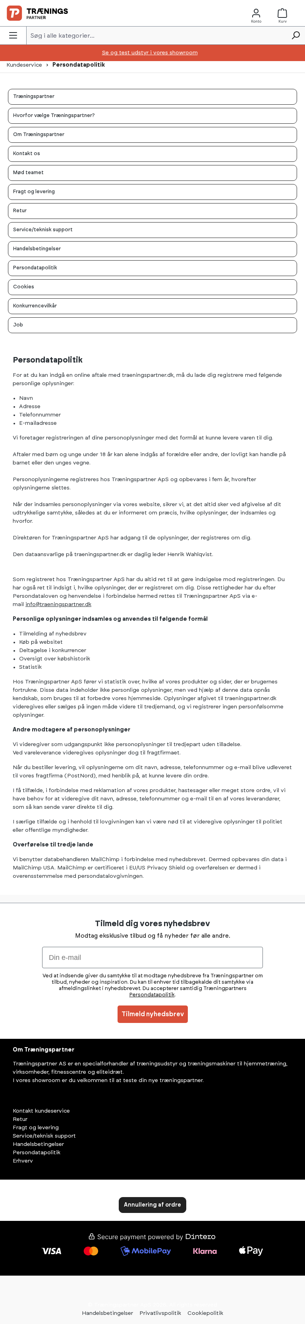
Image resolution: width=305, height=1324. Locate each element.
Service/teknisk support (44, 1136)
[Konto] (256, 13)
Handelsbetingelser (38, 1144)
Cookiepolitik (205, 1313)
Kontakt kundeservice (41, 1111)
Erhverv (23, 1161)
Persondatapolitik (36, 1152)
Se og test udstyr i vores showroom (150, 53)
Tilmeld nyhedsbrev (153, 1014)
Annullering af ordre (152, 1205)
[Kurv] (284, 13)
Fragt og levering (36, 1127)
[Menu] (13, 35)
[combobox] (156, 35)
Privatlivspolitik (160, 1313)
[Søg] (295, 35)
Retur (20, 1119)
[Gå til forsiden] (37, 13)
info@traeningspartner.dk (58, 604)
